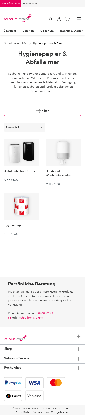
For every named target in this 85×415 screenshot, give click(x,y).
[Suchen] (50, 19)
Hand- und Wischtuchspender (58, 173)
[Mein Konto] (59, 19)
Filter (45, 111)
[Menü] (79, 19)
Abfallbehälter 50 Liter (19, 171)
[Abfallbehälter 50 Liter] (21, 152)
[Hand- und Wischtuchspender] (63, 152)
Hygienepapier (14, 225)
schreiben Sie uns (31, 318)
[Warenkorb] (67, 19)
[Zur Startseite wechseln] (17, 18)
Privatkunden (30, 3)
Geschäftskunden (10, 3)
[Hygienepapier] (21, 206)
